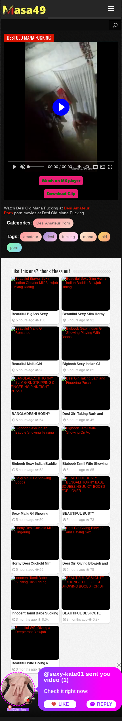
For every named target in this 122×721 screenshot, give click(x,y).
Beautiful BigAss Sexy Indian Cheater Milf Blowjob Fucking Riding (33, 314)
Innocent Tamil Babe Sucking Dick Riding (35, 613)
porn (14, 247)
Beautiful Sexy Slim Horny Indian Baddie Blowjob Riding (85, 314)
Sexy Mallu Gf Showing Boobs (30, 514)
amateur (30, 236)
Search (115, 25)
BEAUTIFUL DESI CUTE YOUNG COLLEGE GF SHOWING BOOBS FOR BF (84, 613)
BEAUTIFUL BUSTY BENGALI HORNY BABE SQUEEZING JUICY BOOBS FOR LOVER (84, 514)
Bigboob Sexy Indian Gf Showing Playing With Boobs (85, 364)
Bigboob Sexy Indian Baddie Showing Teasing (34, 464)
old (104, 236)
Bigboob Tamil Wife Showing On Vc (85, 464)
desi (50, 236)
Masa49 (24, 8)
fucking (68, 236)
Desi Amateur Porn (53, 223)
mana (88, 236)
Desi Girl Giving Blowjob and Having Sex (85, 563)
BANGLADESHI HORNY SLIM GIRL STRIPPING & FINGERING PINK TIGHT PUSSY (31, 414)
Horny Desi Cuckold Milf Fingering (31, 563)
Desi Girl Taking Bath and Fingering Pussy (82, 414)
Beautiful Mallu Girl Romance (27, 364)
